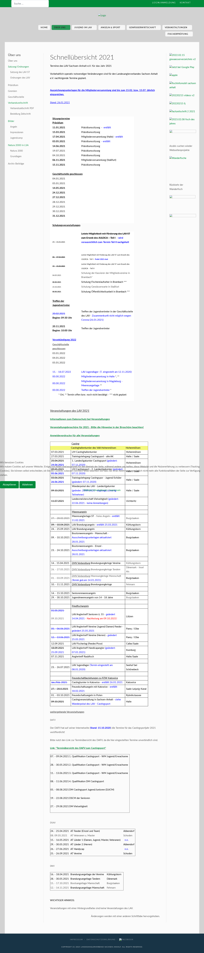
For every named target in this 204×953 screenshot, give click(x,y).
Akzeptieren (9, 484)
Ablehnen (27, 484)
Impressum (114, 490)
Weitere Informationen (95, 490)
